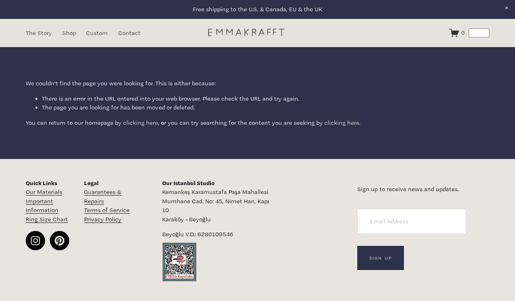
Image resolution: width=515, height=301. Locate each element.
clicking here (140, 122)
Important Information (42, 206)
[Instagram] (35, 240)
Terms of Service (107, 210)
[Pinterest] (59, 240)
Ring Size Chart (47, 219)
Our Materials (44, 192)
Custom (97, 33)
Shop (69, 33)
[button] (506, 8)
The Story (39, 33)
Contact (129, 33)
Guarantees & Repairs (102, 196)
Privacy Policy (103, 219)
